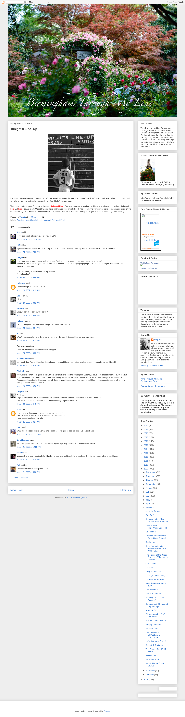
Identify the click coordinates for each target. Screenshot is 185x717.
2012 (146, 457)
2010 (146, 465)
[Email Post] (43, 217)
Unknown (21, 283)
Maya (19, 232)
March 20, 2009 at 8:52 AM (28, 303)
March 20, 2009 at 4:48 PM (28, 404)
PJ (18, 333)
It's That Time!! (152, 628)
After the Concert (153, 511)
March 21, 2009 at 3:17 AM (28, 422)
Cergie (20, 257)
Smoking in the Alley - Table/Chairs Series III (157, 520)
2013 (146, 453)
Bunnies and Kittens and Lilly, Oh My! (157, 605)
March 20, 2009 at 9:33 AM (28, 353)
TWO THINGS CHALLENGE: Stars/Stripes (153, 634)
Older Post (125, 490)
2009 (146, 469)
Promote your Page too (148, 268)
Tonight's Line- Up (154, 571)
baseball (47, 220)
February (150, 670)
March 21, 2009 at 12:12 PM (29, 434)
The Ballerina (152, 589)
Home (71, 490)
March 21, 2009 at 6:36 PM (28, 472)
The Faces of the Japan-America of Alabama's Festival (157, 557)
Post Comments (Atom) (77, 497)
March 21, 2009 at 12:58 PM (29, 447)
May (148, 500)
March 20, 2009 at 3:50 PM (28, 386)
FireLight (21, 371)
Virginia (20, 308)
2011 (146, 461)
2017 (146, 437)
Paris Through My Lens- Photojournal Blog (151, 380)
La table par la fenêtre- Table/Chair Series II (156, 536)
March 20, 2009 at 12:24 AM (29, 239)
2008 (146, 679)
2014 (146, 449)
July (148, 492)
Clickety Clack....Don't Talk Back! (155, 615)
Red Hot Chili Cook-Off (156, 620)
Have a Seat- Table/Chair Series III (156, 526)
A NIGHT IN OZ (153, 655)
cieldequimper (23, 359)
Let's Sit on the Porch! (156, 641)
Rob (19, 465)
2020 (146, 425)
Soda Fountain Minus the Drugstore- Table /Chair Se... (156, 548)
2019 (146, 429)
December (151, 472)
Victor (19, 296)
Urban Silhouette (153, 593)
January (150, 675)
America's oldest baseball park (29, 220)
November (151, 476)
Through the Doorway (155, 575)
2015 (146, 445)
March (149, 507)
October (150, 480)
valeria (20, 452)
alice (19, 409)
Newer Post (16, 490)
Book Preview (146, 248)
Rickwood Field (58, 220)
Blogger (107, 711)
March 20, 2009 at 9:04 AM (28, 315)
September (151, 484)
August (149, 488)
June (148, 496)
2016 (146, 441)
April (148, 504)
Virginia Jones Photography (150, 263)
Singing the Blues (153, 624)
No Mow (149, 567)
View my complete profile (151, 365)
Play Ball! (150, 515)
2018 (146, 433)
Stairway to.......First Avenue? (155, 598)
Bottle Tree (151, 542)
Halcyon (20, 321)
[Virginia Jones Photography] (141, 265)
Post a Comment (21, 478)
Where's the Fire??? (155, 579)
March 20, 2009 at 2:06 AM (28, 252)
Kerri (19, 427)
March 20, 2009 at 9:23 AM (28, 341)
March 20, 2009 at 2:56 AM (28, 278)
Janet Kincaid (23, 440)
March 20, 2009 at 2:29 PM (28, 366)
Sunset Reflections (154, 645)
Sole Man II (151, 532)
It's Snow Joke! (152, 659)
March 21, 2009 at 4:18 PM (28, 460)
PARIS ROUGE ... (149, 235)
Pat (18, 245)
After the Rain (152, 610)
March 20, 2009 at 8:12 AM (28, 290)
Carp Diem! (151, 563)
